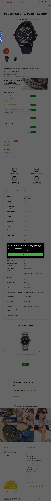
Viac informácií (18, 248)
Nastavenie (25, 251)
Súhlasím (25, 255)
